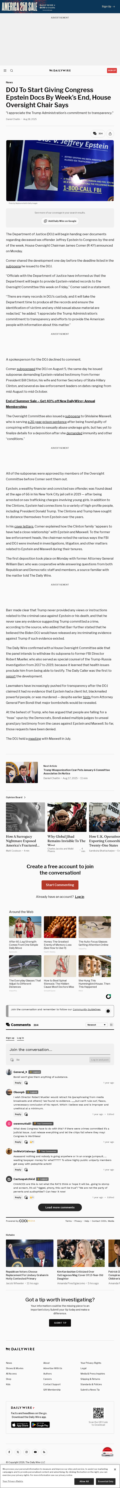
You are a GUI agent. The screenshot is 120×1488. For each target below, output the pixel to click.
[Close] (115, 1469)
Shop (8, 1379)
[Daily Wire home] (60, 70)
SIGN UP (112, 70)
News (9, 1363)
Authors (47, 1373)
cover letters (23, 526)
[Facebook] (9, 1452)
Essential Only (105, 1481)
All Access (11, 1373)
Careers (47, 1379)
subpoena (13, 266)
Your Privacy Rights (90, 1363)
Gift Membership (52, 1389)
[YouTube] (35, 1452)
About (46, 1363)
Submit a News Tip (90, 1389)
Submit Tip (60, 1323)
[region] (60, 1476)
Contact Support (52, 1384)
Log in (79, 897)
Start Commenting (60, 885)
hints (87, 697)
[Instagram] (26, 1452)
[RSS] (44, 1452)
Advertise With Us (52, 1368)
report (11, 676)
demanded (74, 433)
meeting (34, 739)
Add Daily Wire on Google (62, 221)
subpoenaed (26, 369)
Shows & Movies (14, 1368)
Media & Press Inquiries (92, 1373)
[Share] (110, 134)
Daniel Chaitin (13, 119)
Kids (8, 1384)
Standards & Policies (91, 1384)
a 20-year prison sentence (47, 422)
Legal (83, 1368)
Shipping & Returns (90, 1379)
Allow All (84, 1481)
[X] (18, 1452)
